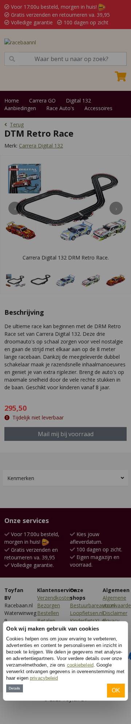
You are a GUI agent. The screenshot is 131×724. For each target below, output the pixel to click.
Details (14, 688)
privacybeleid (44, 678)
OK (116, 690)
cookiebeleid (80, 665)
